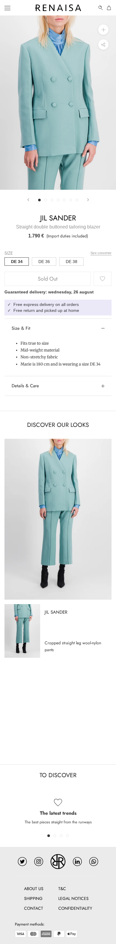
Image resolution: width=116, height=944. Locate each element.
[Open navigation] (7, 7)
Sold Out (47, 279)
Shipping (33, 898)
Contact (33, 908)
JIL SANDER (58, 218)
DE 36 (44, 261)
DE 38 (71, 261)
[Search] (100, 7)
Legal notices (73, 898)
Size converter (101, 253)
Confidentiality (75, 908)
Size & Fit (21, 328)
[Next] (88, 199)
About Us (33, 889)
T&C (62, 889)
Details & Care (25, 385)
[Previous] (28, 199)
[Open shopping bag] (109, 7)
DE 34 (17, 261)
